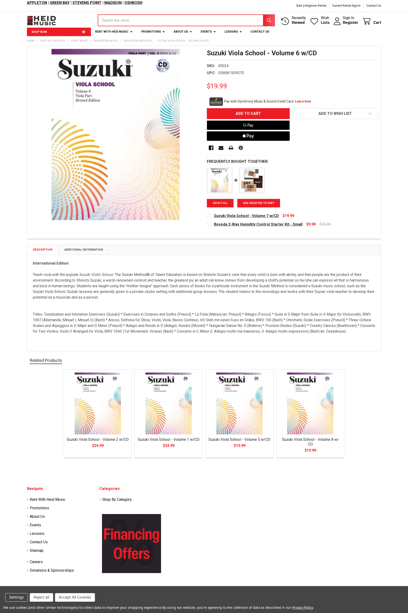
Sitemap (36, 550)
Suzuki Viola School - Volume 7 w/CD (246, 216)
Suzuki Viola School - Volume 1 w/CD (169, 439)
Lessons (231, 31)
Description (42, 249)
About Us (181, 31)
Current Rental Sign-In (346, 5)
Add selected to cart (258, 203)
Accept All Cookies (75, 597)
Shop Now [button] (39, 32)
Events (206, 31)
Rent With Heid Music (111, 31)
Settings (16, 597)
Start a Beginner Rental (311, 5)
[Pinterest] (241, 148)
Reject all (41, 597)
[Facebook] (211, 148)
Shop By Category (117, 499)
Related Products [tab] (46, 360)
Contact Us (373, 5)
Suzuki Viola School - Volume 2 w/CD (98, 439)
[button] (335, 113)
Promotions (151, 31)
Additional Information (83, 249)
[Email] (221, 148)
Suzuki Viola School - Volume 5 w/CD (239, 439)
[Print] (231, 148)
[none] (115, 134)
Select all (220, 203)
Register (350, 22)
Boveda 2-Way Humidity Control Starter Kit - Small (258, 224)
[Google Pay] (248, 125)
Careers (36, 562)
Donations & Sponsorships (52, 570)
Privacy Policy (302, 607)
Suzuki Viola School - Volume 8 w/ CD (310, 441)
